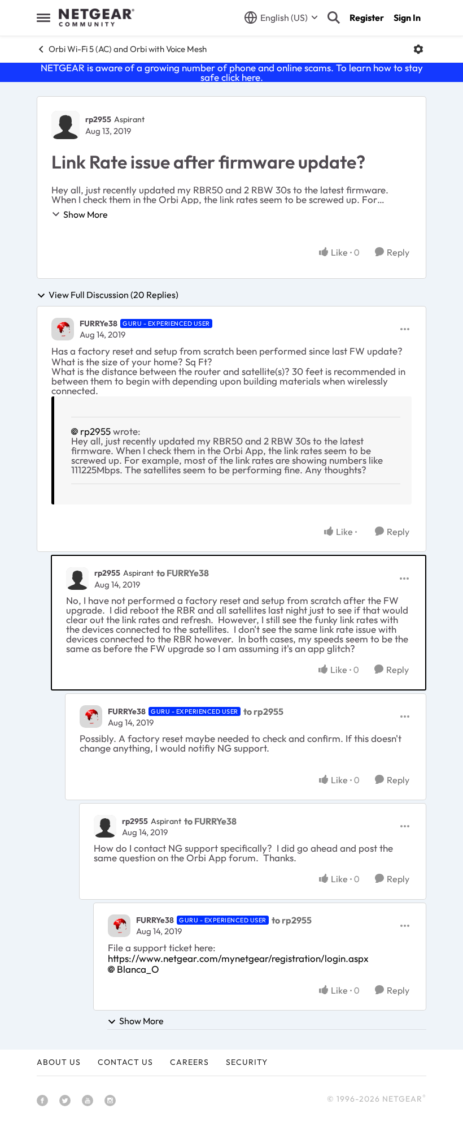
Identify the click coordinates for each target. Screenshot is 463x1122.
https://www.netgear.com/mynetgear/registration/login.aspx (238, 958)
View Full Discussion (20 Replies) (113, 295)
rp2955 (98, 119)
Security (247, 1062)
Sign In (407, 17)
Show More (85, 214)
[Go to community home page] (96, 17)
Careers (189, 1062)
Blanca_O (138, 969)
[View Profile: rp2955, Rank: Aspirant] (65, 125)
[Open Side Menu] (43, 17)
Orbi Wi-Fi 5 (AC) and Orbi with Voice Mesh (128, 49)
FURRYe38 (98, 323)
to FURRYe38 (182, 572)
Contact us (125, 1062)
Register (367, 17)
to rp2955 (263, 711)
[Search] (333, 17)
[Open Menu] (418, 49)
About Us (59, 1062)
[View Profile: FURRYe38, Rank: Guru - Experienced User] (62, 329)
